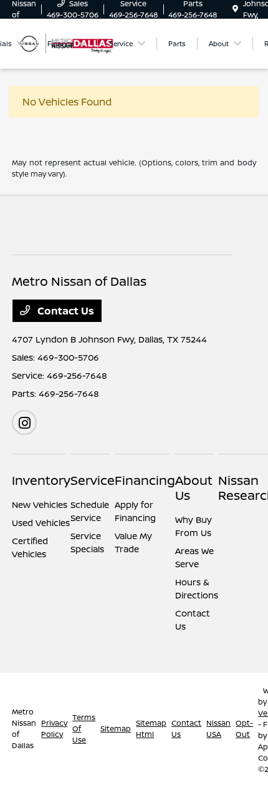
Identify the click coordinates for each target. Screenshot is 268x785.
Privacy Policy (54, 728)
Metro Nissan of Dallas (24, 728)
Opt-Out (244, 728)
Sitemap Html (151, 728)
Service (92, 480)
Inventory (41, 480)
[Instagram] (24, 422)
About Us (194, 488)
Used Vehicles (41, 523)
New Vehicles (39, 504)
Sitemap (115, 728)
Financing (145, 480)
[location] (235, 9)
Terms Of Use (83, 728)
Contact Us (64, 311)
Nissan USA (218, 728)
